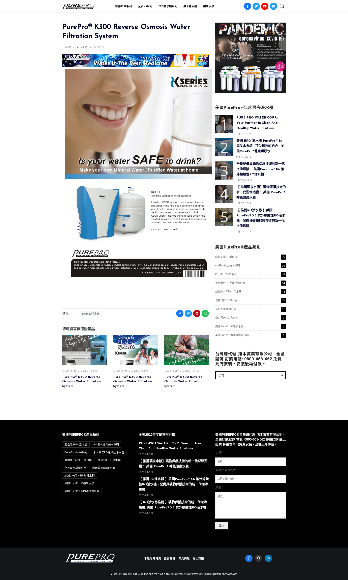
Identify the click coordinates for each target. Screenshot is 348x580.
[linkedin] (268, 558)
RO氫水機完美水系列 (227, 265)
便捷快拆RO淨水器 (226, 300)
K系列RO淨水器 (90, 313)
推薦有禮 (169, 558)
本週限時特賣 (152, 558)
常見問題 (184, 558)
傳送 (221, 526)
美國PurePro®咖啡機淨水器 (232, 335)
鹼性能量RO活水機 (226, 257)
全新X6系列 (145, 6)
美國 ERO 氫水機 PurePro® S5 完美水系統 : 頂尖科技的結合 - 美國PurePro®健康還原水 (260, 146)
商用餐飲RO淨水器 (226, 317)
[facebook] (249, 558)
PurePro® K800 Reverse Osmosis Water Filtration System (81, 381)
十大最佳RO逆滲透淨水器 (230, 283)
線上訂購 (198, 558)
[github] (258, 558)
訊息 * (219, 487)
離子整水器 (190, 6)
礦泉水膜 (208, 6)
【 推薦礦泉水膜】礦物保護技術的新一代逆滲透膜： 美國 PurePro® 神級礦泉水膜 (261, 192)
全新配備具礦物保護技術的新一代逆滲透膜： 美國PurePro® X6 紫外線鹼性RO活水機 (260, 169)
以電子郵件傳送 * (226, 470)
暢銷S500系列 (123, 6)
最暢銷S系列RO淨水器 (228, 291)
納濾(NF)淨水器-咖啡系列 (79, 475)
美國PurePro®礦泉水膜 (229, 326)
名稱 (218, 452)
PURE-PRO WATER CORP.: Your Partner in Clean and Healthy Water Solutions (257, 123)
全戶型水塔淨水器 (225, 309)
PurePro (68, 47)
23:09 (84, 47)
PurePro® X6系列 (226, 274)
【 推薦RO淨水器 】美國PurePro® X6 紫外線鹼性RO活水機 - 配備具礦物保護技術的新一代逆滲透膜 (174, 484)
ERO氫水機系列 (167, 6)
